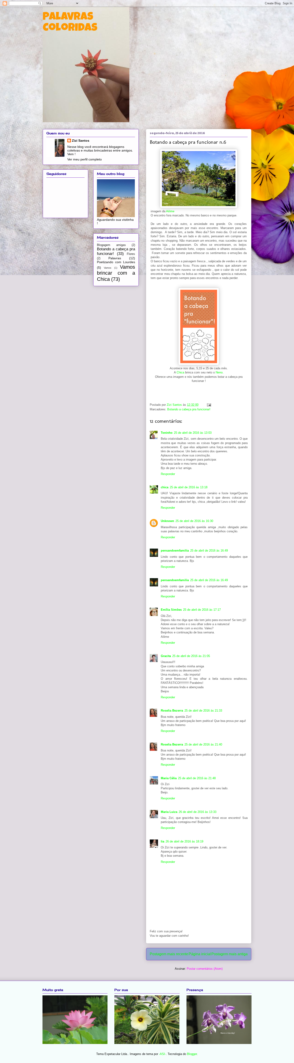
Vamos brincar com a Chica (116, 273)
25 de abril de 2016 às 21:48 (197, 778)
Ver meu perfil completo (84, 159)
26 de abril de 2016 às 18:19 (184, 841)
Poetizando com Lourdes (116, 262)
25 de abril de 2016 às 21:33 (203, 710)
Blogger (192, 1054)
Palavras (114, 258)
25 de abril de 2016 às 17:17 (202, 609)
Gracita (166, 656)
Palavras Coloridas (70, 23)
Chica (180, 372)
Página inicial (200, 954)
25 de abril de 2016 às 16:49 (209, 550)
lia (162, 841)
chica (164, 487)
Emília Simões (171, 609)
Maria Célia (169, 778)
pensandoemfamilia (175, 550)
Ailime (170, 211)
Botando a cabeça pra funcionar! (188, 409)
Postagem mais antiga (229, 954)
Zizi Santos (175, 404)
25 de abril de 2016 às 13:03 (193, 432)
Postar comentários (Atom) (205, 968)
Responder (168, 474)
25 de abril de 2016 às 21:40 (203, 744)
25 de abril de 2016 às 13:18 (188, 487)
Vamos (107, 267)
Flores (131, 254)
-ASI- (162, 1054)
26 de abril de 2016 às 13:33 (197, 812)
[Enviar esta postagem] (208, 404)
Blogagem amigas (111, 245)
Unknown (167, 521)
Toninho (166, 432)
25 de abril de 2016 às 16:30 (194, 521)
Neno (219, 372)
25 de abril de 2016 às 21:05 (191, 656)
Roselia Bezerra (172, 710)
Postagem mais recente (169, 954)
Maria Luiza (169, 812)
